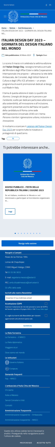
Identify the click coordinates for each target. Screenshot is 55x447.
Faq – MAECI (10, 378)
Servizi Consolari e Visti (15, 400)
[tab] (15, 233)
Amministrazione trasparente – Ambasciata (23, 414)
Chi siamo (9, 389)
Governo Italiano (9, 5)
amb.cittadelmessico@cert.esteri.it (24, 282)
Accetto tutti (44, 443)
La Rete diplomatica (13, 342)
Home (4, 27)
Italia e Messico (11, 395)
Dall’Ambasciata (25, 27)
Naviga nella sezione (27, 243)
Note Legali (44, 309)
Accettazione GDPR (13, 303)
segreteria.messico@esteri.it (24, 277)
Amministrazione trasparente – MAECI (21, 419)
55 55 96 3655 (14, 272)
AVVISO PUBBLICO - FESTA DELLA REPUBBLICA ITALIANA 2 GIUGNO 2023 (24, 188)
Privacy (38, 309)
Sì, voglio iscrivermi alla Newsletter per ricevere (22, 315)
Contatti (8, 405)
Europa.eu (13, 368)
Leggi (11, 211)
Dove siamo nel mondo (15, 352)
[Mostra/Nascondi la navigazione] (5, 16)
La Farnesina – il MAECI (15, 337)
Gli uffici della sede (13, 287)
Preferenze (26, 443)
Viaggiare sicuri (11, 347)
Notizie (12, 27)
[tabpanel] (27, 192)
